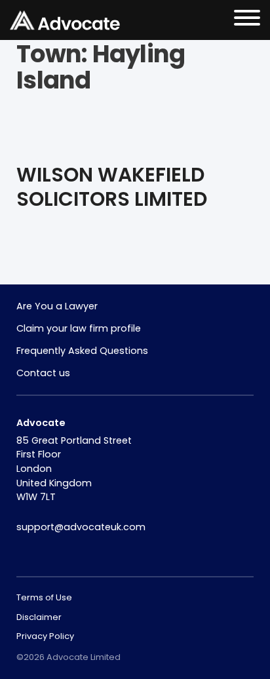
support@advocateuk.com (80, 527)
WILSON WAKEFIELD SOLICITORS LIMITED (111, 187)
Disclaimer (39, 617)
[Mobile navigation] (247, 20)
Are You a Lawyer (57, 306)
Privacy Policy (45, 636)
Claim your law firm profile (78, 328)
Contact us (43, 372)
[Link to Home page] (65, 20)
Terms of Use (44, 597)
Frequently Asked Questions (82, 350)
